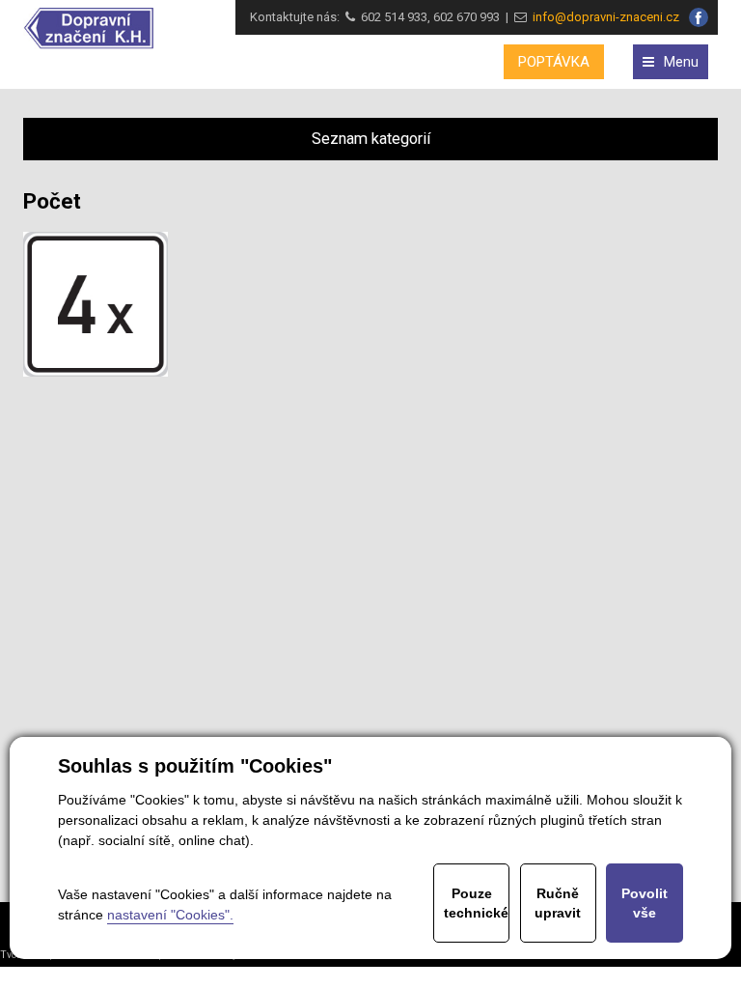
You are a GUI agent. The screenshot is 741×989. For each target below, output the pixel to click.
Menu (681, 62)
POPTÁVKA (554, 62)
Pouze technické (476, 903)
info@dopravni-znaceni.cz (603, 17)
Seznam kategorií (371, 138)
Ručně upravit (558, 903)
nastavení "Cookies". (170, 914)
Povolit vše (644, 903)
